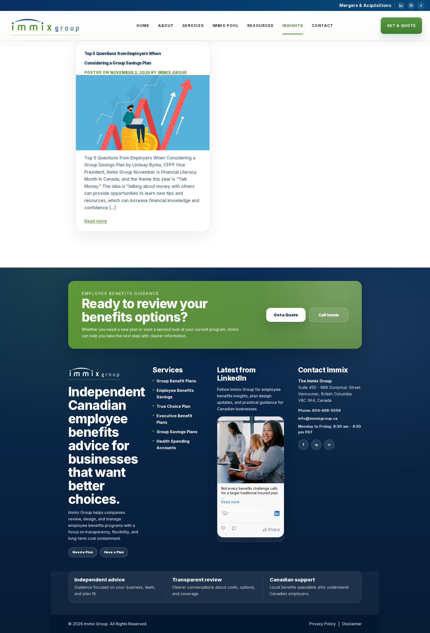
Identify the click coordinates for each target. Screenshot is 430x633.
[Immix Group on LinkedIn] (401, 5)
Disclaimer (352, 623)
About (166, 25)
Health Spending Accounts (173, 444)
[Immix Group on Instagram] (411, 5)
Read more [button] (230, 502)
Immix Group (172, 72)
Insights (292, 25)
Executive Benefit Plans (174, 419)
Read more (95, 221)
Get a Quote (401, 25)
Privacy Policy (322, 623)
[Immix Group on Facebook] (421, 5)
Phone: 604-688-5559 (319, 410)
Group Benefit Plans (176, 380)
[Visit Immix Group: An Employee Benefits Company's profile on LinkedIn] (226, 513)
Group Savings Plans (177, 431)
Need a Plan (82, 552)
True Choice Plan (173, 406)
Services (193, 25)
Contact (322, 25)
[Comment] (232, 529)
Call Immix (329, 314)
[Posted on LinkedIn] (277, 513)
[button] (217, 477)
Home (143, 25)
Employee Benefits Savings (175, 393)
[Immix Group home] (45, 25)
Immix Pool (226, 25)
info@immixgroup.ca (317, 418)
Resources (260, 25)
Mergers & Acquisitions (365, 5)
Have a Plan (114, 552)
